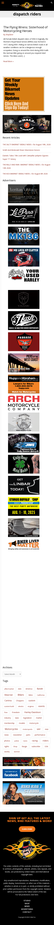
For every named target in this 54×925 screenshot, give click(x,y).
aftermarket (9, 689)
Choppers (20, 700)
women (17, 751)
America (29, 689)
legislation (27, 718)
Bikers (21, 694)
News (27, 906)
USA (46, 746)
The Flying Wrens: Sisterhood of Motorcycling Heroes (25, 29)
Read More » (8, 61)
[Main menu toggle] (3, 3)
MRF (39, 729)
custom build (9, 706)
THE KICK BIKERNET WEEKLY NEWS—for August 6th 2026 (25, 173)
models (22, 723)
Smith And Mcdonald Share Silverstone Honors (21, 150)
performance (40, 735)
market (39, 718)
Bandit (40, 688)
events (41, 706)
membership (9, 723)
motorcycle (34, 723)
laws (17, 718)
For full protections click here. (27, 894)
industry (7, 718)
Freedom (16, 712)
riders (45, 740)
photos (7, 741)
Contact (27, 912)
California (40, 695)
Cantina (8, 700)
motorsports (27, 729)
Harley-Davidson (32, 712)
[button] (51, 2)
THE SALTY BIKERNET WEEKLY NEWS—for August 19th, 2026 (27, 144)
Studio (27, 900)
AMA (19, 689)
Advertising (27, 909)
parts (28, 735)
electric (21, 706)
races (25, 741)
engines (31, 706)
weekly (7, 751)
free (6, 712)
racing (35, 740)
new (46, 729)
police (16, 741)
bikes (31, 695)
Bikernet (9, 694)
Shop (15, 746)
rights (6, 746)
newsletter (17, 735)
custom (32, 700)
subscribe (36, 746)
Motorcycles (11, 728)
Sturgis (24, 746)
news (6, 735)
